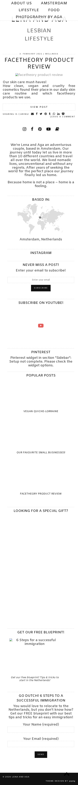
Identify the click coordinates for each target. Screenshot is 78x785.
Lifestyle (29, 10)
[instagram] (44, 24)
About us (21, 3)
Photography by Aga (39, 17)
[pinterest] (49, 24)
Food (54, 10)
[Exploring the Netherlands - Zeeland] (40, 325)
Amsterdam (54, 3)
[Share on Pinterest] (45, 114)
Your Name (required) (41, 725)
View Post (39, 107)
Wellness (51, 54)
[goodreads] (57, 129)
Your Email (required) (41, 739)
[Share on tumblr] (50, 114)
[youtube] (55, 24)
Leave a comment (62, 116)
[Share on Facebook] (37, 114)
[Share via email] (32, 114)
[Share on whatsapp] (54, 114)
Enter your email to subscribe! (41, 271)
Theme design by (60, 781)
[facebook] (32, 129)
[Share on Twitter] (41, 114)
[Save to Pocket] (63, 114)
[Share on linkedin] (58, 114)
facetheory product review (39, 64)
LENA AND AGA (21, 777)
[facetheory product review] (39, 75)
